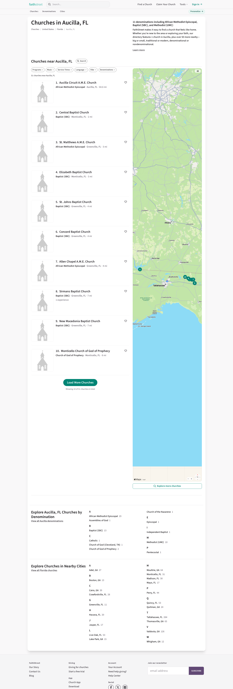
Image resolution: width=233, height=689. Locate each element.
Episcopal (152, 522)
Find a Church (145, 4)
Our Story (34, 667)
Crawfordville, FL (98, 594)
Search (83, 61)
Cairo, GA (94, 590)
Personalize (196, 11)
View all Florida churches (44, 570)
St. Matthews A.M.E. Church (80, 151)
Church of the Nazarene (159, 512)
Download (74, 686)
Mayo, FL (151, 582)
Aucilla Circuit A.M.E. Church (80, 92)
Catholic (93, 540)
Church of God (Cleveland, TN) (104, 544)
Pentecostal (153, 552)
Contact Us (34, 671)
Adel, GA (93, 570)
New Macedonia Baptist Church (80, 330)
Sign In (195, 4)
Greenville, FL (96, 604)
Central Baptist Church (80, 122)
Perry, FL (151, 592)
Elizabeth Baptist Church (80, 181)
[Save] (125, 82)
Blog (31, 675)
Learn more (139, 50)
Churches (34, 11)
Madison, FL (153, 578)
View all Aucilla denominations (47, 521)
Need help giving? (117, 671)
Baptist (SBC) (96, 530)
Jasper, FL (94, 625)
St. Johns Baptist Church (80, 211)
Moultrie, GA (153, 570)
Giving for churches (78, 667)
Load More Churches (80, 382)
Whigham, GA (153, 641)
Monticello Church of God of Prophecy (80, 360)
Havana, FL (95, 614)
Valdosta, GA (153, 631)
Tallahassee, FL (154, 617)
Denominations (49, 11)
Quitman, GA (153, 607)
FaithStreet (36, 4)
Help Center (114, 675)
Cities (62, 11)
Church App (74, 682)
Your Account (115, 667)
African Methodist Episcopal (103, 516)
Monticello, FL (154, 574)
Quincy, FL (152, 603)
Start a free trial (77, 671)
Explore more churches (169, 486)
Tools (183, 4)
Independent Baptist (157, 532)
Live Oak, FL (95, 635)
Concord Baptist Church (80, 241)
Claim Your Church (166, 4)
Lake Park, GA (96, 639)
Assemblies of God (98, 520)
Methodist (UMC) (155, 542)
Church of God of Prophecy (102, 549)
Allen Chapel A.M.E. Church (80, 271)
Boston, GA (95, 580)
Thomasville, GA (155, 621)
